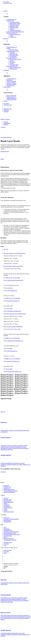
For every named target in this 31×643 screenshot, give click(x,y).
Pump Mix (12, 52)
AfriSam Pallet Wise (11, 99)
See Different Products (6, 137)
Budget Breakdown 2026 (10, 533)
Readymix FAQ (13, 68)
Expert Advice (7, 87)
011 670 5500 (16, 277)
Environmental (7, 520)
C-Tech (11, 35)
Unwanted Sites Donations (10, 539)
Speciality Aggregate (11, 84)
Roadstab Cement (14, 26)
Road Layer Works (11, 82)
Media (5, 527)
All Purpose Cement (14, 22)
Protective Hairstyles (8, 538)
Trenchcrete (12, 62)
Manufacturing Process (15, 34)
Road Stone (9, 80)
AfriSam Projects (11, 98)
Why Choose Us (8, 501)
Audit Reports (7, 506)
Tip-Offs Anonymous (9, 511)
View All (6, 249)
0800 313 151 (9, 298)
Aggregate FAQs (11, 85)
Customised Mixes (14, 64)
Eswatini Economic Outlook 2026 (12, 534)
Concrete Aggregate (11, 81)
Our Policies (6, 505)
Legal (5, 545)
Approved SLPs (7, 521)
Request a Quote (8, 108)
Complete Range (11, 19)
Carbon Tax (6, 517)
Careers (5, 509)
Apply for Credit (8, 3)
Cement (5, 11)
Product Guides (11, 97)
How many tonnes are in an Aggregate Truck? (15, 253)
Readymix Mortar (14, 49)
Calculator (6, 111)
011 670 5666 (9, 288)
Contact (5, 101)
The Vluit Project (8, 535)
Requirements (7, 123)
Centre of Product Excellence (11, 490)
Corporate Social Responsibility (11, 519)
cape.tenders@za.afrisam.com (14, 311)
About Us (6, 498)
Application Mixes (13, 51)
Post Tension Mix (14, 55)
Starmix (8, 48)
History (5, 503)
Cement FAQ (13, 37)
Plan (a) (5, 537)
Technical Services (8, 507)
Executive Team (7, 499)
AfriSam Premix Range (15, 30)
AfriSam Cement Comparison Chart (15, 31)
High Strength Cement (15, 23)
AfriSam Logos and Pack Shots (11, 531)
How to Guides (11, 95)
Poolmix (12, 60)
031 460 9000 (16, 298)
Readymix (6, 38)
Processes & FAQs (12, 33)
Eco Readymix (13, 56)
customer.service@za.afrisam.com (15, 280)
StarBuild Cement (14, 27)
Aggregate (6, 70)
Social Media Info (8, 530)
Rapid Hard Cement (14, 25)
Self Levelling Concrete (15, 59)
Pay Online (6, 1)
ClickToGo (6, 110)
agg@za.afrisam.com (12, 290)
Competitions (7, 529)
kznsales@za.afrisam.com (13, 300)
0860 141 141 (9, 277)
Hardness (6, 124)
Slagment (12, 29)
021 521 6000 (9, 308)
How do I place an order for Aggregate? (13, 266)
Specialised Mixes (12, 58)
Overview (6, 121)
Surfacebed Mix (13, 54)
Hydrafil (12, 63)
